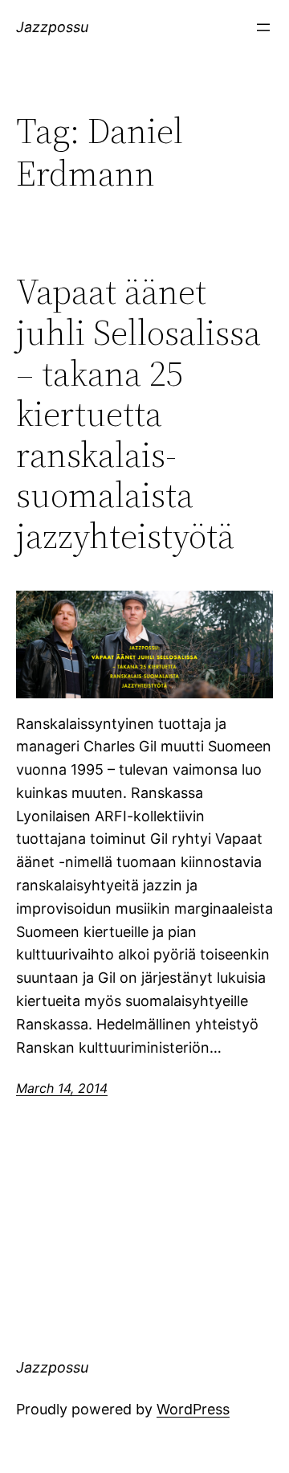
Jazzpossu (52, 26)
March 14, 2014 (62, 1088)
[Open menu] (263, 27)
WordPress (193, 1409)
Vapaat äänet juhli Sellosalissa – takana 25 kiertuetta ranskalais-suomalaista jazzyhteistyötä (138, 414)
